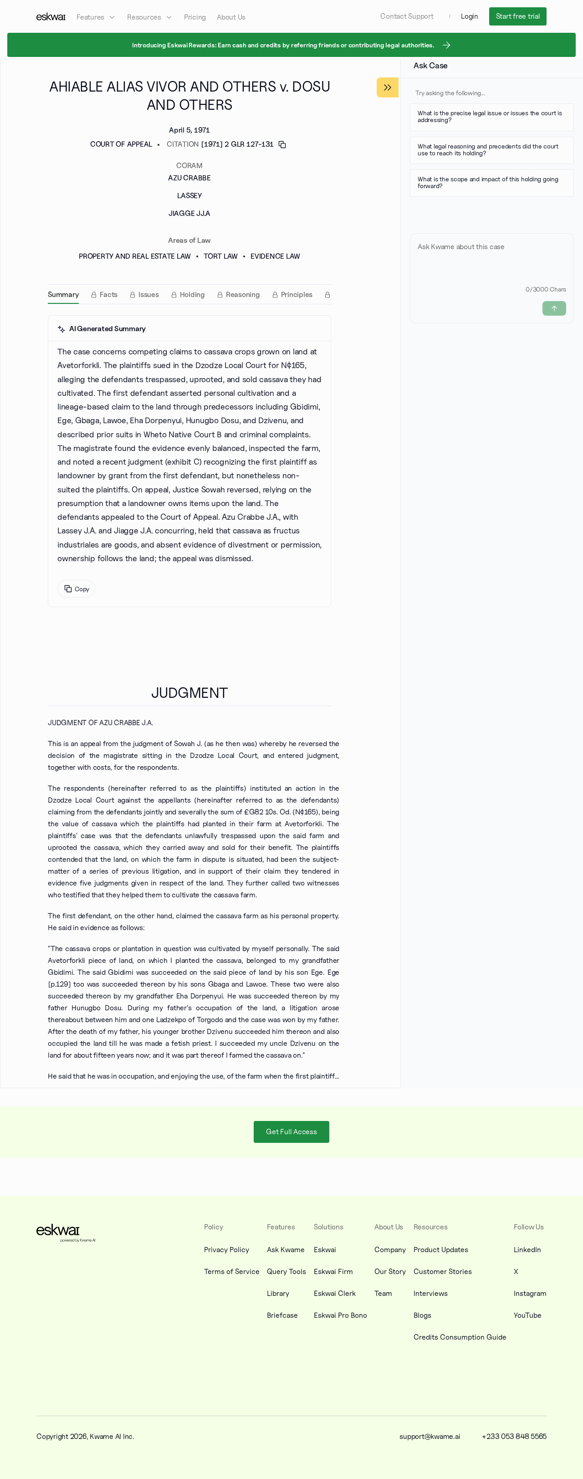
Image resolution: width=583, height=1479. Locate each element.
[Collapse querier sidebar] (388, 87)
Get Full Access (291, 1131)
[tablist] (189, 294)
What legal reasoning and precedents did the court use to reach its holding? (488, 149)
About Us (231, 17)
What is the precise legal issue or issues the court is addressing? (490, 116)
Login (469, 16)
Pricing (195, 17)
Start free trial (518, 16)
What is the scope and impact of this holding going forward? (488, 182)
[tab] (63, 294)
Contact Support (406, 16)
